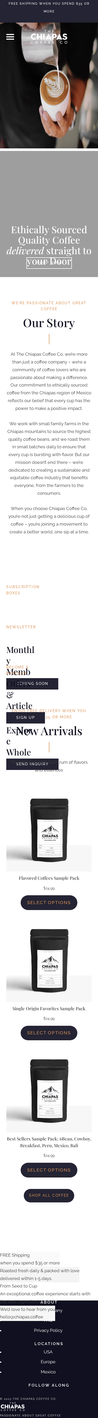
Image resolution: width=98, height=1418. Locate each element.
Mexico (48, 1371)
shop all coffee (49, 1195)
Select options (49, 902)
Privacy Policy (48, 1330)
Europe (48, 1361)
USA (48, 1351)
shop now (49, 263)
